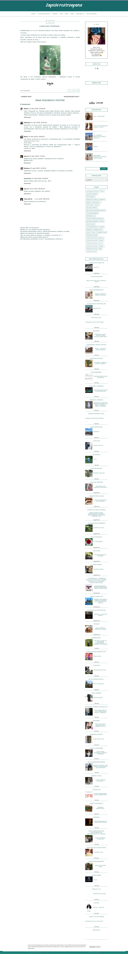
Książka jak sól (98, 445)
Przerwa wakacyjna (99, 893)
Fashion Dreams (96, 468)
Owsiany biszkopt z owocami (100, 555)
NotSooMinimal (96, 372)
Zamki (93, 232)
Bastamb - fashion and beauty (96, 706)
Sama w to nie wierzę (96, 916)
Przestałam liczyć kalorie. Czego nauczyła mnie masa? (100, 335)
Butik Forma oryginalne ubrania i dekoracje (100, 753)
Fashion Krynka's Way (96, 413)
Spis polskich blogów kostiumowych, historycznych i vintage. (96, 832)
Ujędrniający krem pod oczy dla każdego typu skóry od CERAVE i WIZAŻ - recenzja (100, 404)
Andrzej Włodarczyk (96, 262)
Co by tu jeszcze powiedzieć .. (101, 780)
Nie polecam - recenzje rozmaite (95, 210)
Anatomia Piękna (98, 569)
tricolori (96, 550)
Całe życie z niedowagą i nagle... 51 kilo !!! (100, 126)
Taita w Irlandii (96, 276)
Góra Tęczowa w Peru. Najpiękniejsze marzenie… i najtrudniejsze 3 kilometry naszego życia (96, 514)
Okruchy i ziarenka (96, 386)
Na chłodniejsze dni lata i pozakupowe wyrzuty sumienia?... (100, 711)
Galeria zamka (96, 564)
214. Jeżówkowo (98, 541)
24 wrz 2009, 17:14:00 (37, 156)
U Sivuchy (96, 440)
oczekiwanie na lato (99, 670)
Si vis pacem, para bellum (96, 303)
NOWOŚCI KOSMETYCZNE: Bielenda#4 (100, 377)
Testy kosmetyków (92, 14)
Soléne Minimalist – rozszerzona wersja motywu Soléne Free (100, 587)
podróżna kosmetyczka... (100, 808)
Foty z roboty (90, 196)
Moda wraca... (97, 202)
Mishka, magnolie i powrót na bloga (100, 294)
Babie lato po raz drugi (100, 866)
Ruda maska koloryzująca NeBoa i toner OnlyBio (100, 157)
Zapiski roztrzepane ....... (38, 952)
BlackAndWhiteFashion (96, 762)
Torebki (101, 226)
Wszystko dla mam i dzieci (96, 847)
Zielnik (95, 146)
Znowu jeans (97, 656)
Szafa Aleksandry (96, 748)
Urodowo (89, 229)
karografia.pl (98, 952)
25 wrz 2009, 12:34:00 (38, 168)
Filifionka (96, 454)
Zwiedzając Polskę (91, 235)
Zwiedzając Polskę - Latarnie (94, 240)
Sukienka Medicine (99, 473)
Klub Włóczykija (96, 427)
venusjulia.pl (96, 317)
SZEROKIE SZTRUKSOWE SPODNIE (94, 418)
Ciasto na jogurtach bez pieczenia (100, 500)
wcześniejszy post (71, 96)
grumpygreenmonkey (96, 861)
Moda (61, 14)
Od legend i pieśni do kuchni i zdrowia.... (100, 363)
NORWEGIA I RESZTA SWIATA (96, 509)
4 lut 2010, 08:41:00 (42, 199)
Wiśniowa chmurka (96, 400)
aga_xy (26, 156)
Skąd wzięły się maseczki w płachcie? (100, 487)
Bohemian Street (96, 734)
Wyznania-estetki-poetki (96, 610)
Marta (26, 109)
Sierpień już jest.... (99, 527)
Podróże (54, 14)
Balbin (96, 902)
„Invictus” (96, 267)
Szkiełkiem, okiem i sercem (96, 344)
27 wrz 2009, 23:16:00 (40, 178)
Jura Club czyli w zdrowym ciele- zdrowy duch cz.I (100, 725)
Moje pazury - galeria (92, 205)
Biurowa (27, 168)
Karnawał (102, 199)
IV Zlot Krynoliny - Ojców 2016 (100, 838)
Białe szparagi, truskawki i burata (100, 628)
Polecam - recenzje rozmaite (94, 218)
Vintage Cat (96, 889)
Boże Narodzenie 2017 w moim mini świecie (100, 822)
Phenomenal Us (80, 14)
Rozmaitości (97, 308)
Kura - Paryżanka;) (99, 116)
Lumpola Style (96, 775)
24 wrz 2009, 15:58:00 (36, 136)
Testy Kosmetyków (91, 226)
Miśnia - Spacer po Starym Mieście (100, 349)
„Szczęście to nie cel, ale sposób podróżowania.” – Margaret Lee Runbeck (100, 642)
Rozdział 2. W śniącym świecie (100, 615)
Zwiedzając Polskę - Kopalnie (94, 237)
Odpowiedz (27, 117)
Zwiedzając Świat (91, 251)
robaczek (27, 122)
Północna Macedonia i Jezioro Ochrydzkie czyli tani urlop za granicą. (100, 601)
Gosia (26, 136)
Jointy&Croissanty (96, 290)
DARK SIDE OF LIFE (98, 739)
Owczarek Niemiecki (92, 213)
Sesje (72, 14)
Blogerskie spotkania (92, 191)
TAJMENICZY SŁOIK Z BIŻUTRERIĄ (94, 322)
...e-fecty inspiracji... (96, 803)
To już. (95, 879)
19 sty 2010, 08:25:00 (37, 189)
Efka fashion (96, 693)
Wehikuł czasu (98, 229)
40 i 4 (95, 459)
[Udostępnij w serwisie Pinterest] (78, 90)
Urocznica (96, 930)
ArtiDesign (96, 789)
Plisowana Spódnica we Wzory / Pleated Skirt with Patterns (100, 766)
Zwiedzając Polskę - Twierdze (95, 246)
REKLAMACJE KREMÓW (92, 221)
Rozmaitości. (96, 637)
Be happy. (96, 331)
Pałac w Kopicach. (98, 683)
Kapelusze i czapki (91, 199)
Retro (66, 14)
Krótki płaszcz (98, 697)
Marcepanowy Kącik (96, 496)
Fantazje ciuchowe (91, 194)
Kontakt (33, 14)
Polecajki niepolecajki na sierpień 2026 (100, 391)
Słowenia (96, 431)
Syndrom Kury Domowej (96, 523)
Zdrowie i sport (101, 232)
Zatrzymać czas (98, 852)
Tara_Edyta (28, 199)
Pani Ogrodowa (96, 537)
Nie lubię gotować (91, 207)
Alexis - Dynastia (98, 907)
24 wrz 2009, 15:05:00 (37, 109)
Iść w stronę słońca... (96, 679)
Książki (88, 202)
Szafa (93, 224)
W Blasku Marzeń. (96, 482)
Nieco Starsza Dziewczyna (96, 651)
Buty (102, 191)
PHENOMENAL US (90, 216)
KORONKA (96, 817)
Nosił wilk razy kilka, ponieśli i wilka (96, 281)
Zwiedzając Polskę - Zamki (94, 248)
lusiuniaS (96, 665)
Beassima (96, 720)
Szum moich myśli (96, 358)
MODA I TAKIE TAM (96, 596)
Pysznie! (96, 624)
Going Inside (96, 875)
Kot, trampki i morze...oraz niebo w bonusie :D (99, 137)
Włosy (88, 232)
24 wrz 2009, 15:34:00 (39, 122)
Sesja (87, 224)
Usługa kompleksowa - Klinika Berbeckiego (100, 794)
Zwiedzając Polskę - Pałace (94, 243)
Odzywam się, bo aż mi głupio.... (94, 921)
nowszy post (26, 96)
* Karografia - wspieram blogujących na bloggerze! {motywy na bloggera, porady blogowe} (96, 580)
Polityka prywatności (44, 14)
